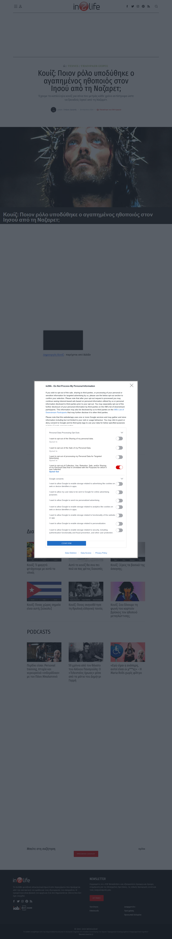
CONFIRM (67, 543)
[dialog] (86, 469)
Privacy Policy (101, 553)
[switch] (119, 438)
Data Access (86, 553)
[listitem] (86, 432)
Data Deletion (71, 553)
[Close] (132, 386)
